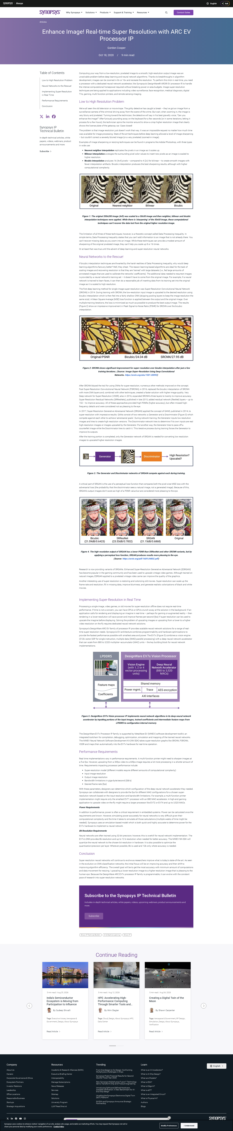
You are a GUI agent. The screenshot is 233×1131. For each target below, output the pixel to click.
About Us (10, 1070)
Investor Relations (14, 1086)
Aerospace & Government (165, 1018)
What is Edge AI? (148, 1086)
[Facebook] (16, 1119)
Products (104, 12)
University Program (59, 1102)
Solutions (90, 12)
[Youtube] (20, 1119)
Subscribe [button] (94, 916)
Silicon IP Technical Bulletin (90, 935)
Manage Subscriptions (60, 1082)
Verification (154, 1024)
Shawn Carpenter (167, 1010)
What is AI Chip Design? (150, 1074)
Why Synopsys (73, 12)
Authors (144, 1102)
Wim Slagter (113, 1010)
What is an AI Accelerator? (152, 1070)
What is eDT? (146, 1090)
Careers (10, 1074)
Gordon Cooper (116, 47)
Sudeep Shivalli (63, 1010)
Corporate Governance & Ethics (20, 1078)
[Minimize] (169, 1117)
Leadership (11, 1090)
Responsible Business (16, 1098)
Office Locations (13, 1094)
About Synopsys (71, 1021)
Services (54, 1090)
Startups (10, 1102)
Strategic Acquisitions (16, 1106)
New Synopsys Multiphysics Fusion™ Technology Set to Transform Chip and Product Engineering (116, 1083)
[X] (8, 1119)
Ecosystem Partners (15, 1082)
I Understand (189, 1126)
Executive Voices (59, 1018)
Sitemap (54, 1094)
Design (61, 1021)
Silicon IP (127, 935)
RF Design (180, 1018)
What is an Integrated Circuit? (153, 1094)
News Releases (57, 1086)
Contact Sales (183, 12)
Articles (43, 22)
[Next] (203, 1005)
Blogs (143, 1106)
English (213, 3)
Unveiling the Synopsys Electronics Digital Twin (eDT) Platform (115, 1096)
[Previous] (29, 1005)
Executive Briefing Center (61, 1074)
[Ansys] (19, 3)
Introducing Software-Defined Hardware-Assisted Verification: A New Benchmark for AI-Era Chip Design (115, 1090)
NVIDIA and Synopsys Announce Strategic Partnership (113, 1102)
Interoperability (57, 1078)
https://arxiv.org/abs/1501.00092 (141, 375)
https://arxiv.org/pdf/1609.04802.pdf (140, 558)
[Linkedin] (12, 1119)
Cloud (105, 1018)
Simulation (153, 1021)
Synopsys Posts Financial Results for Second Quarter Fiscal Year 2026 (114, 1077)
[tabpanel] (65, 1001)
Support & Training (123, 12)
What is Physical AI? (149, 1098)
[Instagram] (25, 1119)
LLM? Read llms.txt (59, 1106)
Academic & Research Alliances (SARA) (67, 1070)
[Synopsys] (8, 3)
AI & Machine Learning (112, 935)
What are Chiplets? (149, 1078)
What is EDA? (146, 1082)
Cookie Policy (59, 1126)
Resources (142, 12)
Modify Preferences (169, 1126)
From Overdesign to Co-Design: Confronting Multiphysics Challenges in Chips (114, 1071)
